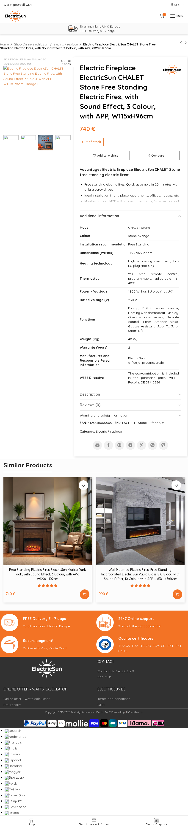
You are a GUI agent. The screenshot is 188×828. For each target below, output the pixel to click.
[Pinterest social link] (119, 445)
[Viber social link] (163, 445)
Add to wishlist (107, 155)
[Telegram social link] (130, 445)
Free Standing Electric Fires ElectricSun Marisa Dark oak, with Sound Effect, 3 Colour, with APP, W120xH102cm (47, 574)
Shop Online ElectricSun (31, 44)
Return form (12, 705)
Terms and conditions (113, 699)
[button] (84, 594)
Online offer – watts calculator (26, 699)
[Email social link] (97, 445)
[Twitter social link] (141, 445)
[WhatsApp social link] (152, 445)
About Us (104, 677)
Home (4, 44)
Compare (157, 155)
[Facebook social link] (108, 445)
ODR (101, 705)
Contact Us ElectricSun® (115, 671)
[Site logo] (15, 16)
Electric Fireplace (66, 44)
